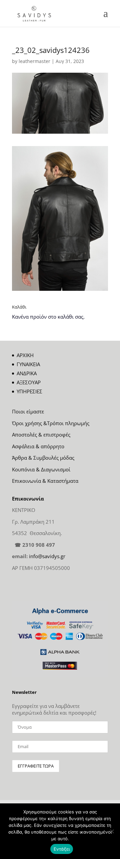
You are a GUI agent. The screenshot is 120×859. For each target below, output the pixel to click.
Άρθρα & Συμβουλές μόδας (43, 457)
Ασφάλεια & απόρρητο (38, 446)
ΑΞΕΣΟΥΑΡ (29, 382)
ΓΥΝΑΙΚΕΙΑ (28, 364)
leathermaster (34, 61)
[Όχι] (111, 831)
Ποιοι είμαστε (28, 411)
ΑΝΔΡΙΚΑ (27, 373)
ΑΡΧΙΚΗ (25, 355)
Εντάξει (62, 849)
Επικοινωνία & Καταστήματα (45, 480)
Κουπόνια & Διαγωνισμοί (41, 469)
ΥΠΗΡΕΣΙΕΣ (29, 391)
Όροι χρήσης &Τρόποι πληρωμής (50, 423)
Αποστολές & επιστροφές (41, 434)
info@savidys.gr (47, 556)
